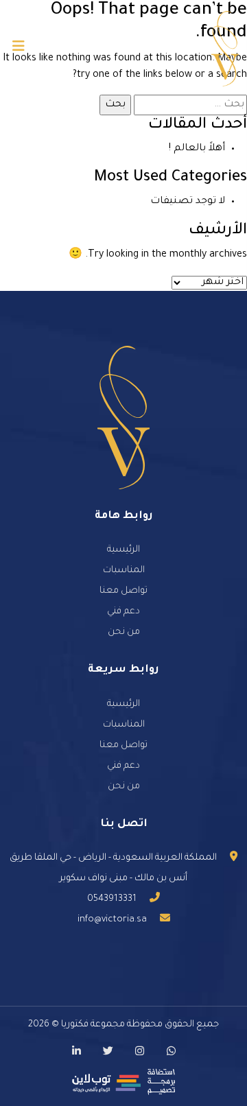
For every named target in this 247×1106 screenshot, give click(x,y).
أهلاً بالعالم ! (197, 148)
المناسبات (124, 570)
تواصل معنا (123, 591)
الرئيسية (123, 550)
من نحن (124, 632)
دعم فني (123, 612)
